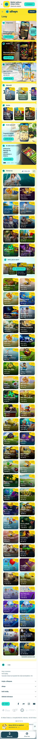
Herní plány (5, 673)
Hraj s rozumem (6, 671)
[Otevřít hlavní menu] (2, 11)
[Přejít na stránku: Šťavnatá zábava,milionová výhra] (19, 51)
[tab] (4, 162)
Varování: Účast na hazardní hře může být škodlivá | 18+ (17, 676)
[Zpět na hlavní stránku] (7, 11)
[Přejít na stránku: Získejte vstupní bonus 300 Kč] (19, 30)
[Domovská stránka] (3, 664)
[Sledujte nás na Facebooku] (18, 704)
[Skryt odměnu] (27, 726)
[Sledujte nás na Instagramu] (29, 704)
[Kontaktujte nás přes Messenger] (23, 704)
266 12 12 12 (19, 721)
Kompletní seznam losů (28, 657)
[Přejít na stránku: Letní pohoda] (19, 72)
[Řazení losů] (34, 171)
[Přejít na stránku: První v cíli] (19, 132)
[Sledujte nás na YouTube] (34, 704)
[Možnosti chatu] (34, 726)
